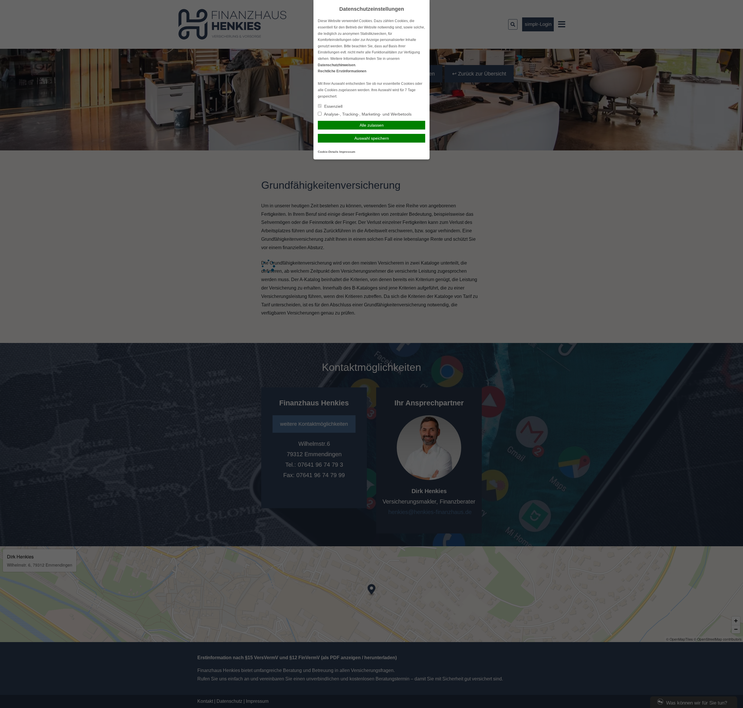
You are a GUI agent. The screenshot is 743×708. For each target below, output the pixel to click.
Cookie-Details (328, 151)
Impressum (347, 151)
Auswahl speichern (371, 138)
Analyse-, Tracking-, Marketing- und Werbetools (367, 114)
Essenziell (332, 106)
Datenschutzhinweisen (336, 65)
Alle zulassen (372, 125)
